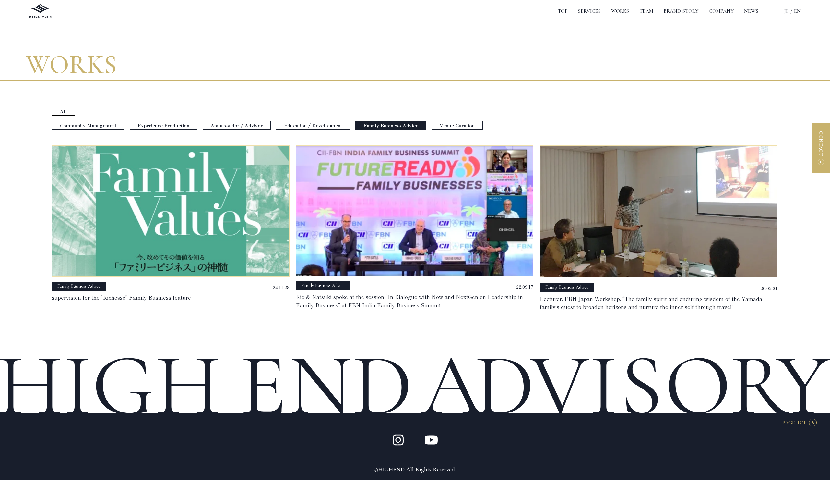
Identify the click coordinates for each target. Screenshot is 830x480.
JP (786, 11)
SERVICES (589, 11)
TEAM (646, 11)
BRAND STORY (681, 11)
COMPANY (721, 11)
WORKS (620, 11)
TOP (563, 11)
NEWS (751, 11)
